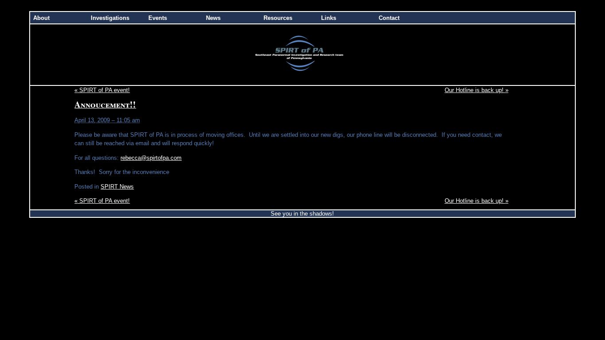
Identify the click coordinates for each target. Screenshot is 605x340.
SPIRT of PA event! (102, 90)
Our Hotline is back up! (476, 90)
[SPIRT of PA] (302, 83)
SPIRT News (117, 186)
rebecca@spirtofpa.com (151, 158)
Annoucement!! (105, 104)
